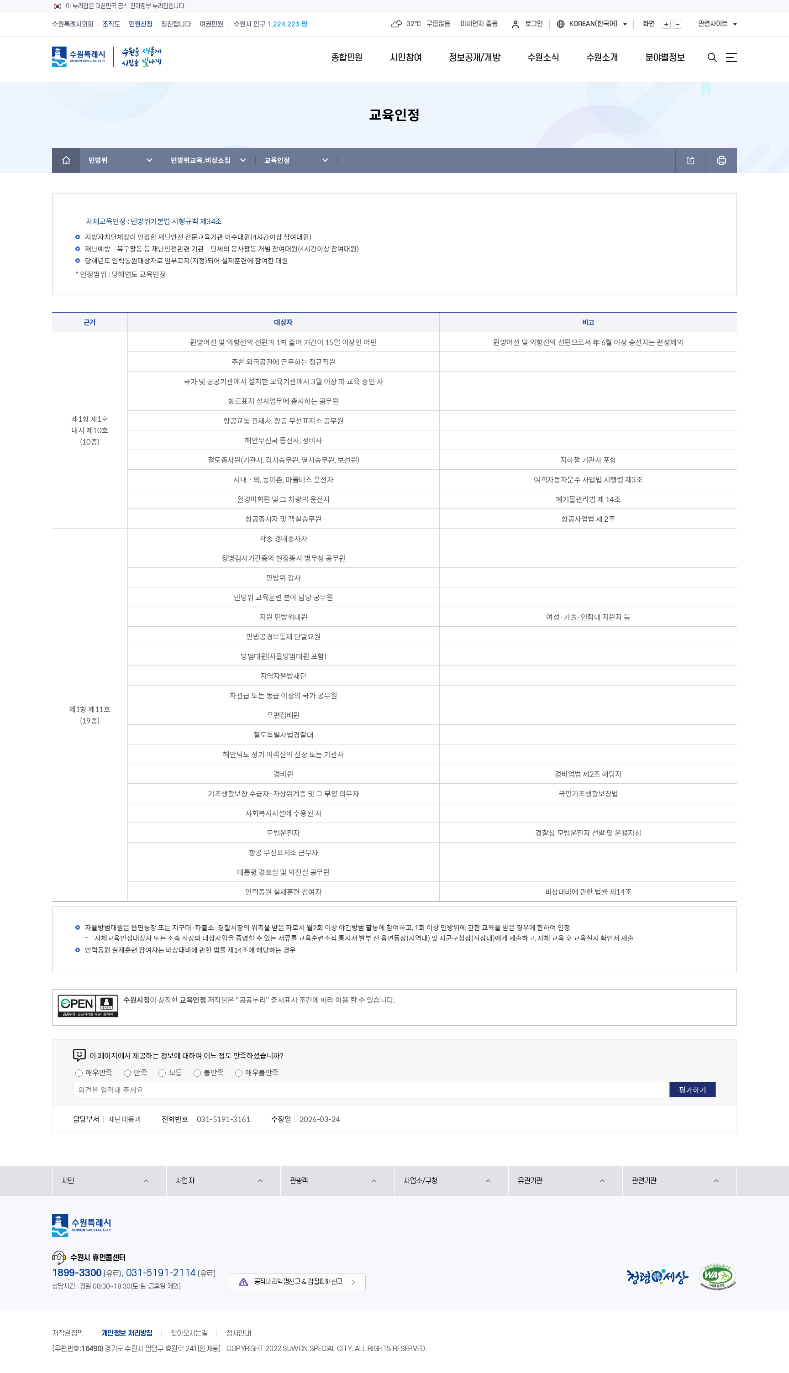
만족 (140, 1072)
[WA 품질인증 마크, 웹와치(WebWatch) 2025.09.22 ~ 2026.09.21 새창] (717, 1277)
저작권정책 (67, 1333)
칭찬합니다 (176, 24)
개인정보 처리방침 (127, 1333)
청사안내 (238, 1333)
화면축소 (677, 24)
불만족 (214, 1072)
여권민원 (211, 24)
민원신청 (141, 24)
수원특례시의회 (73, 24)
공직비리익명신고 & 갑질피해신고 (298, 1282)
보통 (175, 1072)
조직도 (111, 24)
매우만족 (98, 1072)
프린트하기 (721, 160)
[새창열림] (88, 1007)
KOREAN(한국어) (593, 24)
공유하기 (690, 160)
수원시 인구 (270, 24)
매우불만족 (262, 1072)
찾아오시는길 (189, 1333)
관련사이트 (713, 24)
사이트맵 (731, 57)
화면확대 (666, 24)
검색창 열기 (712, 57)
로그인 (534, 24)
